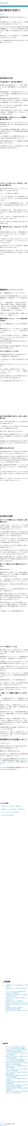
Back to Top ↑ (3, 1125)
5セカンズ (4, 3)
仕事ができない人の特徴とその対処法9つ (11, 806)
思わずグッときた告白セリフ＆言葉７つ (16, 1002)
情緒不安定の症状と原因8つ (13, 1008)
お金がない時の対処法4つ (7, 815)
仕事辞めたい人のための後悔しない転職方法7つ (13, 809)
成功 (6, 6)
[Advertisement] (14, 60)
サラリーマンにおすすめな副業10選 (10, 812)
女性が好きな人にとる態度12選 (14, 1001)
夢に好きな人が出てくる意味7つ (14, 1007)
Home (1, 6)
